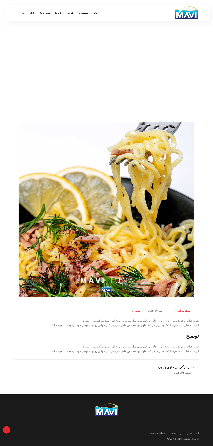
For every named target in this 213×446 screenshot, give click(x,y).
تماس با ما (45, 13)
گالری (71, 13)
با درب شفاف (177, 433)
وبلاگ (33, 13)
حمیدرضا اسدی (182, 310)
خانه (95, 13)
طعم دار (136, 310)
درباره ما (59, 13)
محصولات (83, 13)
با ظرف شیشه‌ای (156, 433)
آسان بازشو (193, 433)
